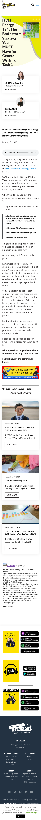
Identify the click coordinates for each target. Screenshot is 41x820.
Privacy (24, 800)
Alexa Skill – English (11, 776)
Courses (29, 779)
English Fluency (11, 759)
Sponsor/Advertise (29, 774)
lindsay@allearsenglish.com (20, 745)
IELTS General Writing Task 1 (21, 168)
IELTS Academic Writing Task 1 (17, 534)
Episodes (30, 756)
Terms (30, 800)
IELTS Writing (10, 531)
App (11, 779)
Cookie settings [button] (31, 813)
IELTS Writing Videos (13, 427)
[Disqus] (20, 590)
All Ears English (11, 754)
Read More (11, 444)
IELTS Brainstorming (17, 129)
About (30, 771)
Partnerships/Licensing (29, 776)
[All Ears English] (20, 728)
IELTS (4, 129)
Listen (11, 771)
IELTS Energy (29, 754)
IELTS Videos (28, 427)
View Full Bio (10, 90)
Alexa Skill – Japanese (11, 774)
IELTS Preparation (30, 782)
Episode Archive (11, 756)
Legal (35, 800)
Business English (11, 762)
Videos (11, 765)
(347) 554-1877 (20, 747)
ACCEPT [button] (20, 816)
